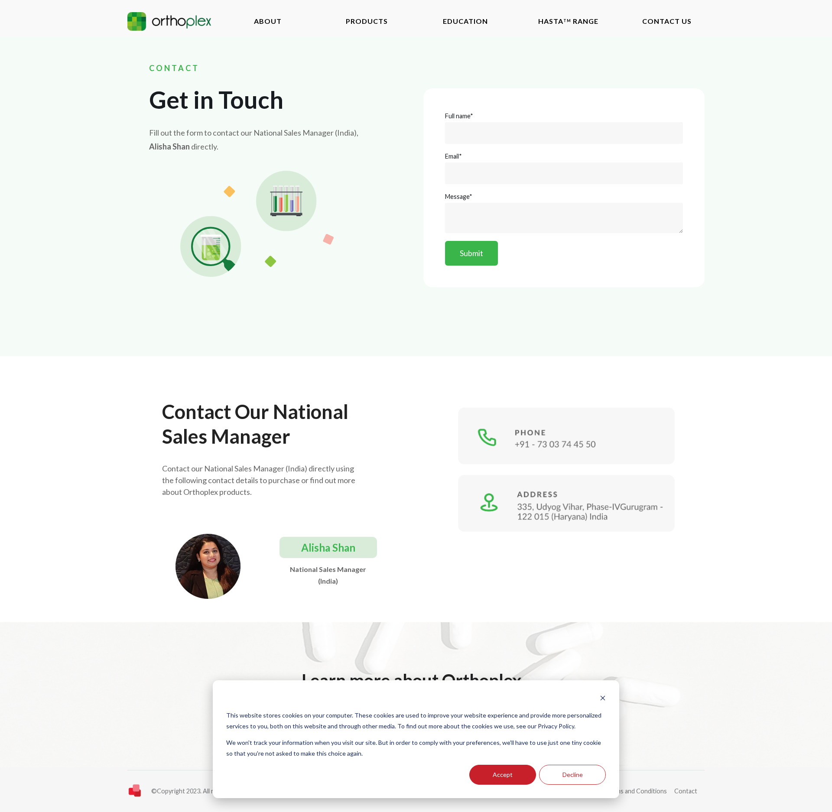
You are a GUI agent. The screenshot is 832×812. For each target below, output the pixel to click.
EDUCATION (465, 21)
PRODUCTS (367, 21)
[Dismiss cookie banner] (603, 699)
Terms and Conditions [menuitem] (636, 791)
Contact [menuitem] (685, 791)
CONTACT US (667, 21)
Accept (503, 774)
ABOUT (268, 21)
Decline (572, 774)
